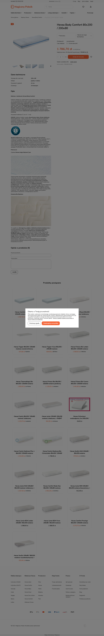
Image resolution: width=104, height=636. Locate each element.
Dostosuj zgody (34, 323)
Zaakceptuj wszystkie (50, 323)
